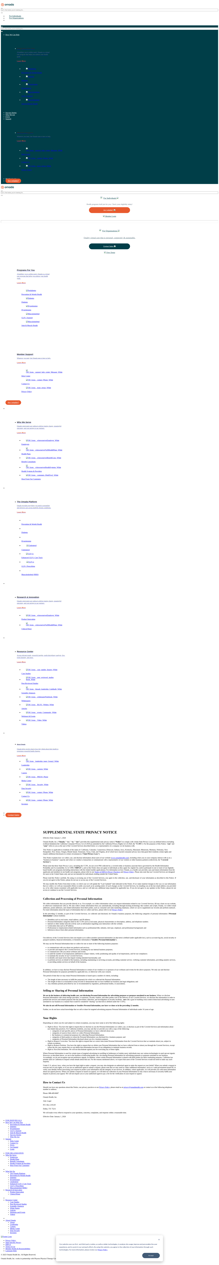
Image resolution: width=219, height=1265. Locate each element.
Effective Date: (48, 838)
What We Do (10, 488)
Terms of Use (10, 1247)
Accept (151, 1255)
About (7, 733)
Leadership (25, 765)
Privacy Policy (10, 1240)
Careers (13, 1226)
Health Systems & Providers (31, 471)
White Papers (15, 1208)
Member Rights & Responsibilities (17, 1249)
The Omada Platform (17, 1173)
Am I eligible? (13, 181)
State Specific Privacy (13, 1243)
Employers (14, 1157)
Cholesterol (14, 1182)
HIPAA (8, 1245)
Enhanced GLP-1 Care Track (20, 1184)
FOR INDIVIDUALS (13, 1120)
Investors (13, 1233)
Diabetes (13, 1127)
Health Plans (26, 454)
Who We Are (10, 115)
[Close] (2, 8)
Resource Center (11, 638)
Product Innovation (17, 1192)
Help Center (25, 154)
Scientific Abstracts (28, 693)
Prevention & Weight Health (20, 1124)
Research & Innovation (13, 583)
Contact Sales (108, 246)
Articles (13, 1210)
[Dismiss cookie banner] (159, 1239)
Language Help (11, 1251)
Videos (12, 1214)
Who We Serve (10, 408)
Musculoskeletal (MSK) (18, 1188)
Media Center (15, 1229)
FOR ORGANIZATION (14, 1153)
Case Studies (14, 1202)
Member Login (110, 216)
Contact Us (14, 1143)
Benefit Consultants (17, 1161)
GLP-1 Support (15, 1131)
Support (8, 119)
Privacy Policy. (103, 1250)
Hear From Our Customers (19, 1165)
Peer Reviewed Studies (18, 1204)
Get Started (14, 1147)
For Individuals (15, 16)
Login (12, 1149)
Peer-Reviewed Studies (29, 683)
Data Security (15, 1231)
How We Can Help (12, 35)
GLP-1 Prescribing (17, 1186)
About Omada (10, 1220)
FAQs (7, 117)
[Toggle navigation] (2, 12)
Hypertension (15, 1129)
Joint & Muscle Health (18, 1133)
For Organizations (16, 18)
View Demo (110, 253)
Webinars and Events (17, 1212)
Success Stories (11, 113)
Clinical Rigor (26, 629)
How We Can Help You (14, 1122)
